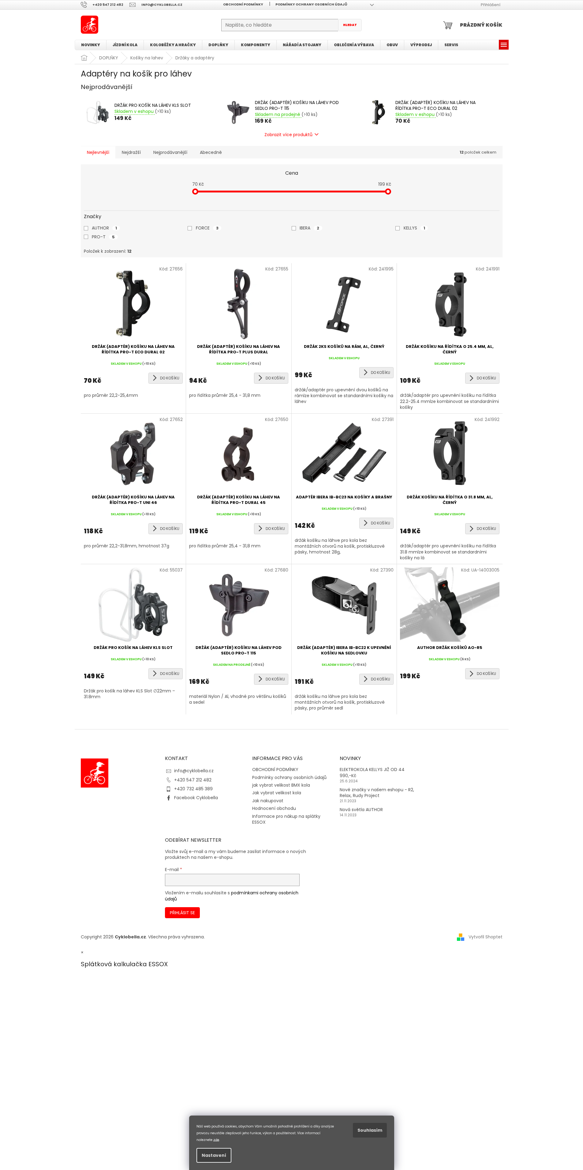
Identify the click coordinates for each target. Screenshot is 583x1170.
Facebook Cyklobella (196, 798)
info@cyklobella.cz (194, 771)
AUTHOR (104, 228)
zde (216, 1139)
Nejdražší (131, 152)
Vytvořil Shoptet (486, 937)
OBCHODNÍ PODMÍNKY (243, 4)
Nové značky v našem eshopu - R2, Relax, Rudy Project (377, 793)
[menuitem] (90, 45)
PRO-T (103, 237)
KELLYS (414, 228)
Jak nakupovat (267, 801)
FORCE (207, 228)
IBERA (309, 228)
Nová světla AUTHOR (361, 810)
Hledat (350, 25)
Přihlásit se (182, 913)
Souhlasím (369, 1130)
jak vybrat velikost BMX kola (281, 785)
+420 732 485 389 (193, 789)
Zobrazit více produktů (288, 135)
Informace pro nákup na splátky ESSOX (286, 819)
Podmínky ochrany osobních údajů (311, 4)
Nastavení (214, 1155)
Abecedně (211, 152)
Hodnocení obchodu (274, 808)
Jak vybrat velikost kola (276, 793)
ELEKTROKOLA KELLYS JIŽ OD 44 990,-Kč (372, 772)
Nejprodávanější (170, 152)
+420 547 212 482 (192, 780)
